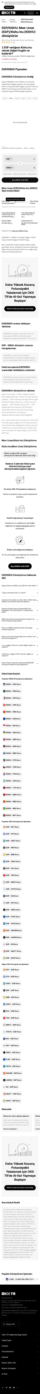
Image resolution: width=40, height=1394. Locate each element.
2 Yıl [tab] (35, 98)
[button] (25, 13)
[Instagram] (10, 1387)
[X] (3, 1387)
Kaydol (30, 13)
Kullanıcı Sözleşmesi (10, 1257)
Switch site (9, 7)
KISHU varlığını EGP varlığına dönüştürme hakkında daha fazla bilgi (19, 454)
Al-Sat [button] (4, 1374)
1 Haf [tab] (17, 98)
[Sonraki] (37, 1279)
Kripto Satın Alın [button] (9, 1363)
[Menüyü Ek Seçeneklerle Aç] (37, 13)
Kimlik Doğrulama (22, 526)
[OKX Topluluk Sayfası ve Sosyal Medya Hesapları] (18, 1387)
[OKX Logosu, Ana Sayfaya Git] (8, 13)
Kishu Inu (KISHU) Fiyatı (20, 231)
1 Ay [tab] (23, 98)
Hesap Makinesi (13, 21)
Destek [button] (5, 1357)
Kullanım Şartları (30, 1250)
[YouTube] (14, 1387)
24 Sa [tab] (11, 98)
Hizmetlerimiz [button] (8, 1351)
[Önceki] (3, 1279)
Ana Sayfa (4, 21)
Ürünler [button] (5, 1346)
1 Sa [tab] (5, 98)
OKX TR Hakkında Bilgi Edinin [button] (14, 1335)
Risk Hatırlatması (11, 1252)
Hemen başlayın (9, 1129)
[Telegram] (6, 1387)
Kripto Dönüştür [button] (9, 1368)
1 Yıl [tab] (29, 98)
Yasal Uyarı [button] (6, 1340)
